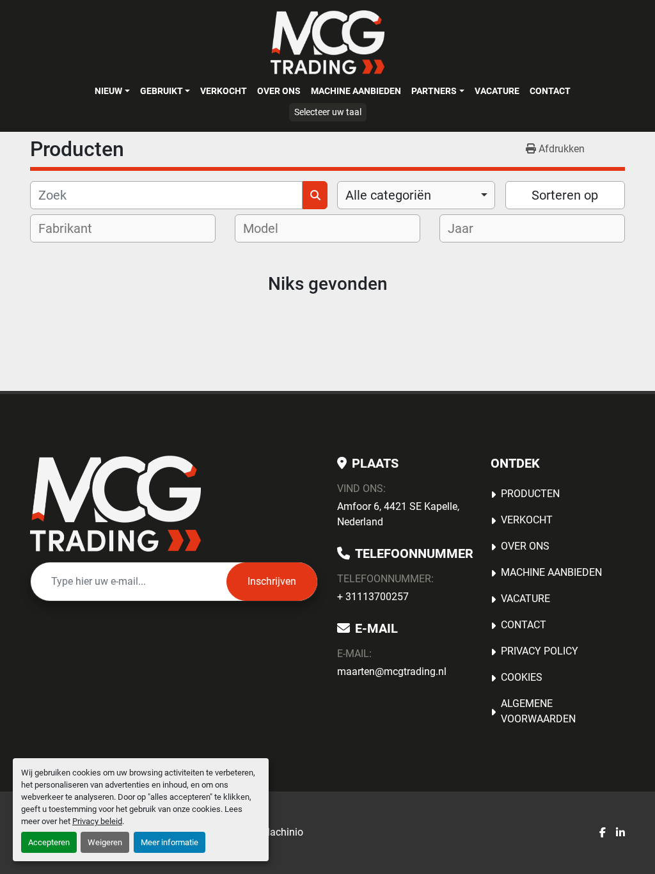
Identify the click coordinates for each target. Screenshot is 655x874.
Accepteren (49, 842)
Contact (550, 91)
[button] (112, 90)
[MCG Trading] (115, 504)
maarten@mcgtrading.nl (391, 671)
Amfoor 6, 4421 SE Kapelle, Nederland (398, 514)
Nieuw (108, 91)
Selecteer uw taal (327, 112)
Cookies (521, 677)
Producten (530, 494)
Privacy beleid (97, 821)
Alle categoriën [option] (388, 195)
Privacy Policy (539, 651)
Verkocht (223, 91)
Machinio (282, 832)
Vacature (497, 91)
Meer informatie (169, 842)
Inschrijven (272, 581)
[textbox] (73, 228)
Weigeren (105, 842)
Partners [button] (434, 91)
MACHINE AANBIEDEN (356, 91)
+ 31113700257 (373, 597)
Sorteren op (565, 195)
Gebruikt (161, 91)
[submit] (315, 195)
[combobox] (416, 195)
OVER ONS (279, 91)
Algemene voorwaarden (538, 711)
